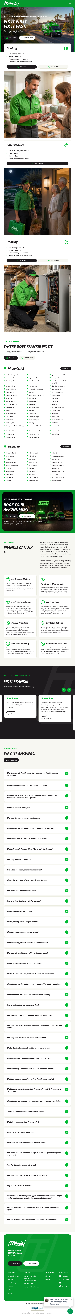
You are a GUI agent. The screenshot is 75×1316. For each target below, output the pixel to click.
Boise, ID (47, 1276)
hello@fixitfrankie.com (31, 1287)
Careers (10, 1286)
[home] (11, 3)
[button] (69, 3)
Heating (10, 1279)
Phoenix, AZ (48, 1279)
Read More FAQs (11, 760)
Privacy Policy (26, 1313)
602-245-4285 (28, 1283)
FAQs (9, 1290)
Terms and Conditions (38, 1313)
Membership (12, 1283)
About (10, 1293)
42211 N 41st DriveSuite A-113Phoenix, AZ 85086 (30, 1278)
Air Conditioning (13, 1276)
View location (65, 368)
